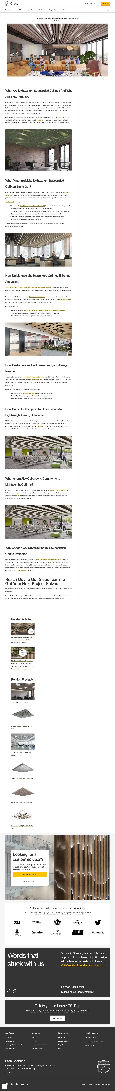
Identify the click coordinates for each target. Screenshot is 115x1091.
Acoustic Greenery (37, 1048)
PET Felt (34, 1041)
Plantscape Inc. (9, 1041)
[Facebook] (17, 1084)
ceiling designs (21, 570)
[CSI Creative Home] (11, 3)
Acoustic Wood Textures (39, 1045)
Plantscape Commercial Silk (13, 1045)
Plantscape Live (10, 1048)
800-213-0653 (91, 3)
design (17, 495)
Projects (60, 1045)
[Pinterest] (28, 1084)
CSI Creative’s (10, 202)
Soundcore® (41, 426)
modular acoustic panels (59, 490)
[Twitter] (11, 1084)
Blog (59, 1048)
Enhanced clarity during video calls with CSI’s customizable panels (44, 310)
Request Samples (63, 1041)
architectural (36, 380)
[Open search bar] (108, 10)
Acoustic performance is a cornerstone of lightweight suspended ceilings (28, 287)
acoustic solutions (30, 393)
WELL (52, 562)
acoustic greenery (65, 299)
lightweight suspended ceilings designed (48, 559)
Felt (60, 117)
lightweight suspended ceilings (34, 377)
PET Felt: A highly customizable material (32, 206)
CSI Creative (9, 1037)
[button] (30, 874)
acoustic (40, 120)
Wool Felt (35, 1037)
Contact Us (105, 3)
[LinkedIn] (22, 1084)
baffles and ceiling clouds (37, 297)
